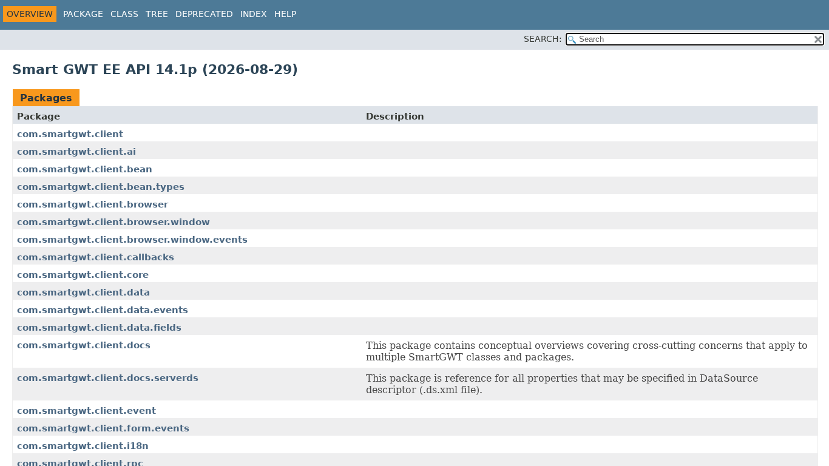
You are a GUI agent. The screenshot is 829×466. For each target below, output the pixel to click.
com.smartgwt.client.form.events (103, 428)
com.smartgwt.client (70, 134)
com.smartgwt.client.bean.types (100, 186)
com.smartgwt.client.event (86, 410)
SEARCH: (543, 39)
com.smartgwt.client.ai (76, 151)
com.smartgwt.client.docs (84, 345)
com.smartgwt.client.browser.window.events (132, 239)
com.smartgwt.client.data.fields (99, 327)
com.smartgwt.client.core (83, 274)
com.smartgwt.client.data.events (102, 310)
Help (285, 14)
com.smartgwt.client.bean (84, 169)
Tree (157, 14)
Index (253, 14)
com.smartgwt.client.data (83, 292)
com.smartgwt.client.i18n (83, 446)
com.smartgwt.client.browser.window (113, 222)
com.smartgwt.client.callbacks (95, 257)
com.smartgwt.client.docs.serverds (107, 378)
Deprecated (204, 14)
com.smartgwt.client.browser (92, 204)
